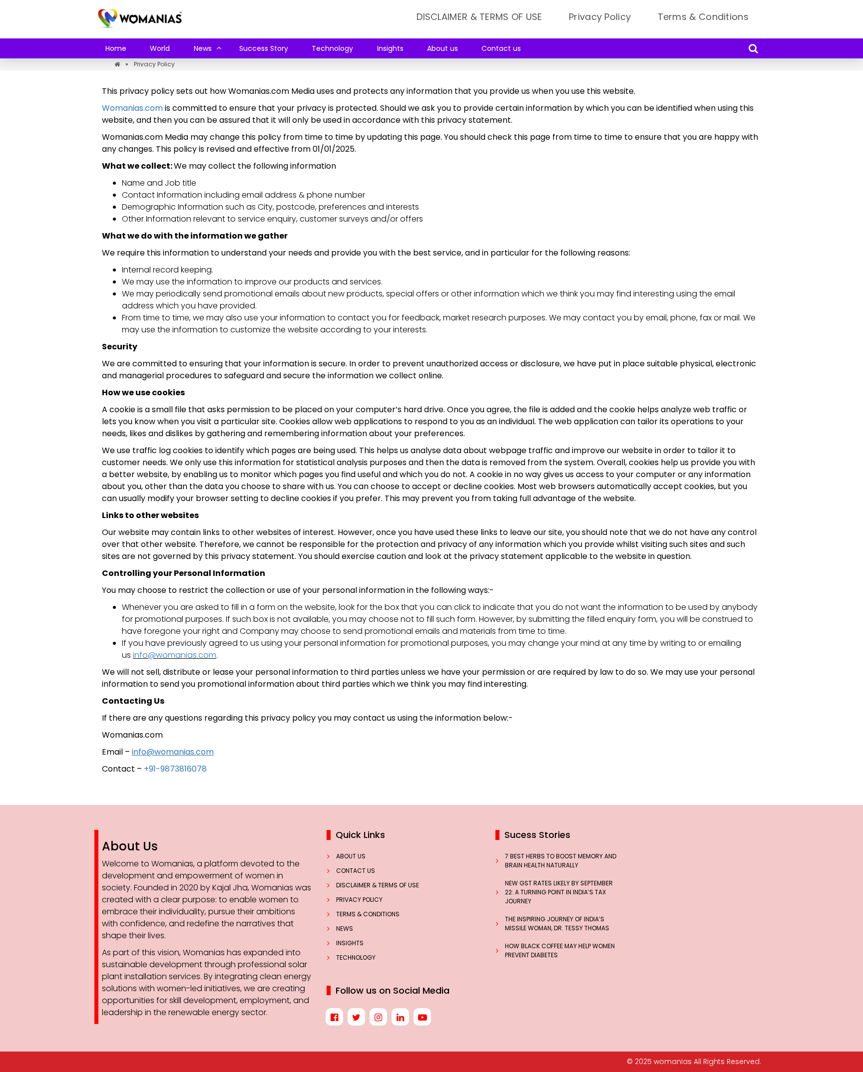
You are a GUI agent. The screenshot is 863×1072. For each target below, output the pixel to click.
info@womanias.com (174, 655)
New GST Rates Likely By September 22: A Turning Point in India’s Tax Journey (559, 892)
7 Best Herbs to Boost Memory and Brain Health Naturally (560, 860)
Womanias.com (133, 108)
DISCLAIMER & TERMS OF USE (479, 16)
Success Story (263, 48)
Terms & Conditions (703, 16)
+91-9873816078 (175, 769)
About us (442, 48)
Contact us (501, 48)
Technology (332, 48)
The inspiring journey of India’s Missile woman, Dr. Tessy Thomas (558, 923)
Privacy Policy (600, 16)
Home (115, 48)
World (160, 48)
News (203, 48)
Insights (390, 48)
